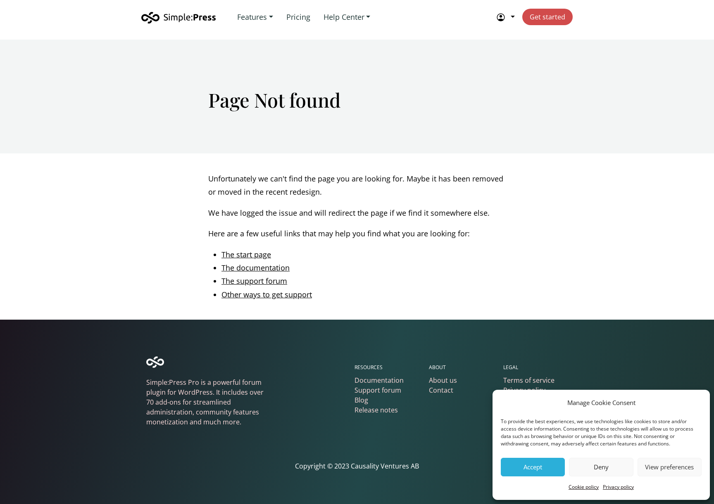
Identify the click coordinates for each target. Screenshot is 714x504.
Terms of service (529, 380)
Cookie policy (584, 486)
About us (443, 380)
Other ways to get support (266, 294)
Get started (547, 16)
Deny (601, 467)
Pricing (298, 17)
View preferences (669, 467)
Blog (361, 400)
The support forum (254, 281)
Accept (533, 467)
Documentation (379, 380)
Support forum (378, 390)
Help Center (344, 17)
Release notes (376, 410)
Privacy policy (618, 486)
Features (252, 17)
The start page (246, 254)
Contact (441, 390)
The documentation (255, 268)
